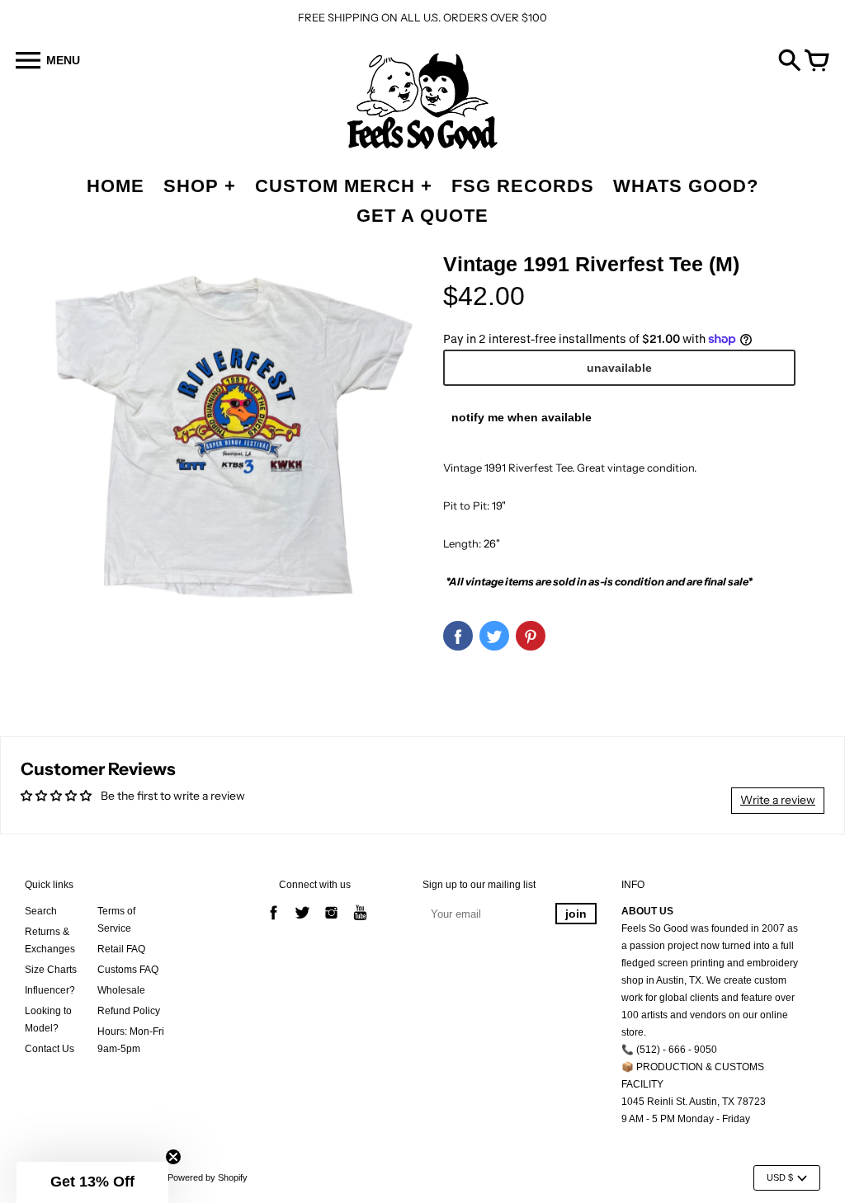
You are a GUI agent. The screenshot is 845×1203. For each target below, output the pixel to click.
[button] (92, 1182)
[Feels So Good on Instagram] (331, 922)
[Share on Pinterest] (530, 636)
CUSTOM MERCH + (343, 186)
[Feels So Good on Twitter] (302, 922)
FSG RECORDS (522, 186)
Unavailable (619, 367)
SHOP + (199, 186)
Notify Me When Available (521, 417)
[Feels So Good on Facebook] (273, 922)
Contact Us (49, 1049)
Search (41, 911)
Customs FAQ (127, 969)
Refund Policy (128, 1011)
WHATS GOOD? (685, 186)
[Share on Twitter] (494, 636)
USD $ (780, 1177)
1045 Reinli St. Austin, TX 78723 (693, 1101)
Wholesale (121, 990)
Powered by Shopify (208, 1177)
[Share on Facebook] (458, 636)
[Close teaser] (173, 1157)
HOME (115, 186)
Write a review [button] (777, 799)
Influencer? (50, 990)
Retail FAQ (121, 949)
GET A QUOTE (422, 215)
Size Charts (51, 969)
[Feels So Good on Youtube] (360, 922)
